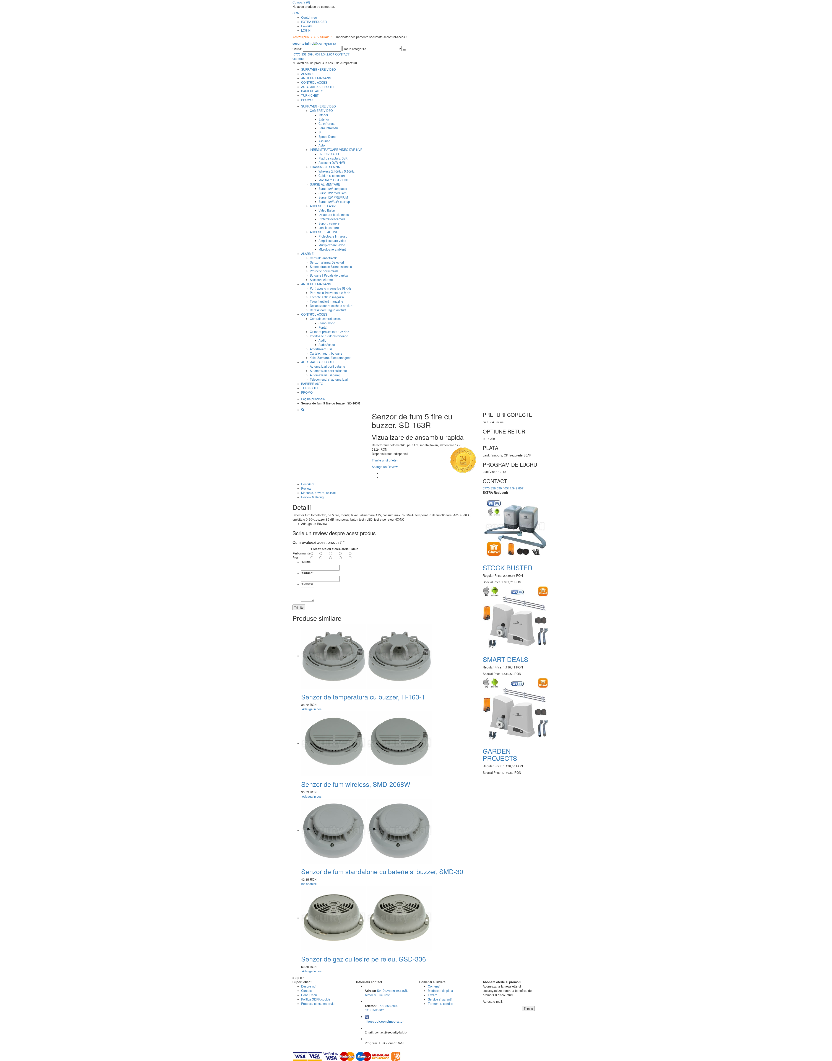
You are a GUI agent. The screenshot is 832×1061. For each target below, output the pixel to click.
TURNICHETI (310, 95)
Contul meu (309, 17)
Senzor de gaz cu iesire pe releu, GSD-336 (363, 958)
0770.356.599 (303, 54)
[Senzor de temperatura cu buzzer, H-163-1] (366, 656)
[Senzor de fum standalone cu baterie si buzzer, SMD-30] (366, 830)
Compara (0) (301, 2)
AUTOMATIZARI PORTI (317, 87)
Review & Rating (312, 497)
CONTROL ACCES (314, 82)
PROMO (307, 100)
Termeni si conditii (440, 1003)
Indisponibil (309, 884)
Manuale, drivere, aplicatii (318, 493)
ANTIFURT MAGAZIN (316, 78)
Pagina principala (313, 399)
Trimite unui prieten (385, 460)
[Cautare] (404, 50)
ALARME (307, 74)
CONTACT (342, 54)
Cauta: (297, 49)
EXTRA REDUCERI (314, 22)
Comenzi (434, 986)
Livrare (432, 995)
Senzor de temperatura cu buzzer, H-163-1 (363, 696)
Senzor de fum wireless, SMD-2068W (355, 784)
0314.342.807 (324, 54)
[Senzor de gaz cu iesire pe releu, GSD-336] (366, 918)
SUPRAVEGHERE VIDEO (318, 69)
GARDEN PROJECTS (500, 754)
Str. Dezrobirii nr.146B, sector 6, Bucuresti (386, 992)
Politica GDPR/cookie (315, 999)
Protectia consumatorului (318, 1003)
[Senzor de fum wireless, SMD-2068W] (366, 743)
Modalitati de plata (440, 990)
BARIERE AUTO (312, 91)
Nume (306, 562)
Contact (306, 990)
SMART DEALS (505, 659)
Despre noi (308, 986)
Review (306, 488)
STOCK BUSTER (508, 567)
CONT (296, 13)
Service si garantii (440, 999)
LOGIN (305, 30)
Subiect (307, 573)
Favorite (306, 26)
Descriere (307, 484)
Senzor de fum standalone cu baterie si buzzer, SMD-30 (382, 871)
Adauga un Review (385, 466)
